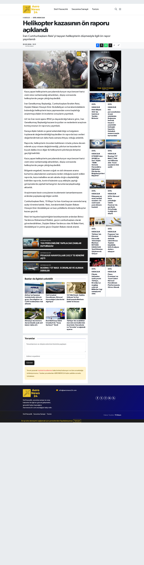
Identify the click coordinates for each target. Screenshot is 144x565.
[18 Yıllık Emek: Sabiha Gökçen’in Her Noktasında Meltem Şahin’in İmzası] (76, 288)
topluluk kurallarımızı (45, 370)
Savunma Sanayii (80, 9)
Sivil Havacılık (61, 9)
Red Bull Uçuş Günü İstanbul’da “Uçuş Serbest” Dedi (54, 323)
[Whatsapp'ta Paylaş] (106, 45)
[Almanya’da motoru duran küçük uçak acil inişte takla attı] (34, 313)
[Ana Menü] (120, 9)
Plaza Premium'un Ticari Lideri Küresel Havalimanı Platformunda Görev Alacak (114, 280)
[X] (101, 398)
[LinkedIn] (109, 398)
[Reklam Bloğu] (105, 71)
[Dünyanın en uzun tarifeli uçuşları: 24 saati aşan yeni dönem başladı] (97, 184)
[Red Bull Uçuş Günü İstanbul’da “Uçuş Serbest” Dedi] (55, 313)
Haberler (26, 18)
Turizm (95, 9)
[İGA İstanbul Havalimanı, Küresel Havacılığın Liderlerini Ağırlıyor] (55, 288)
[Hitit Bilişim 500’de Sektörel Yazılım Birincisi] (97, 97)
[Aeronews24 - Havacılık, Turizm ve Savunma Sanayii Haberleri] (31, 9)
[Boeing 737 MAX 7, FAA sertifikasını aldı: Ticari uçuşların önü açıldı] (113, 144)
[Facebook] (97, 398)
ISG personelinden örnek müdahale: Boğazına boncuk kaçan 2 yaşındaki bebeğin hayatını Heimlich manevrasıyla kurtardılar (114, 122)
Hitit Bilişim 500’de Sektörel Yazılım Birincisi (96, 114)
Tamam (77, 421)
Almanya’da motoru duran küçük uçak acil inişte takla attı (34, 323)
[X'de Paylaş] (102, 45)
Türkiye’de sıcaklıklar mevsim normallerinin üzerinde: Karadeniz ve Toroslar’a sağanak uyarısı (76, 325)
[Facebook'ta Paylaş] (97, 45)
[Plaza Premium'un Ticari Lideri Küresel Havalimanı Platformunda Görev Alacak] (113, 262)
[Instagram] (105, 398)
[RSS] (113, 398)
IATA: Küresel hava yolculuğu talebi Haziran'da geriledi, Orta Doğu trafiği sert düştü (113, 205)
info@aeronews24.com (67, 390)
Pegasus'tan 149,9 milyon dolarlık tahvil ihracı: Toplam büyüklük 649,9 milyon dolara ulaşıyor (113, 242)
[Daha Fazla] (110, 45)
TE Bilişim (118, 415)
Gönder (29, 363)
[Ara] (116, 9)
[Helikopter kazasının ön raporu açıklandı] (55, 70)
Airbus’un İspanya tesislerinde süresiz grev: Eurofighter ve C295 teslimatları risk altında (34, 299)
